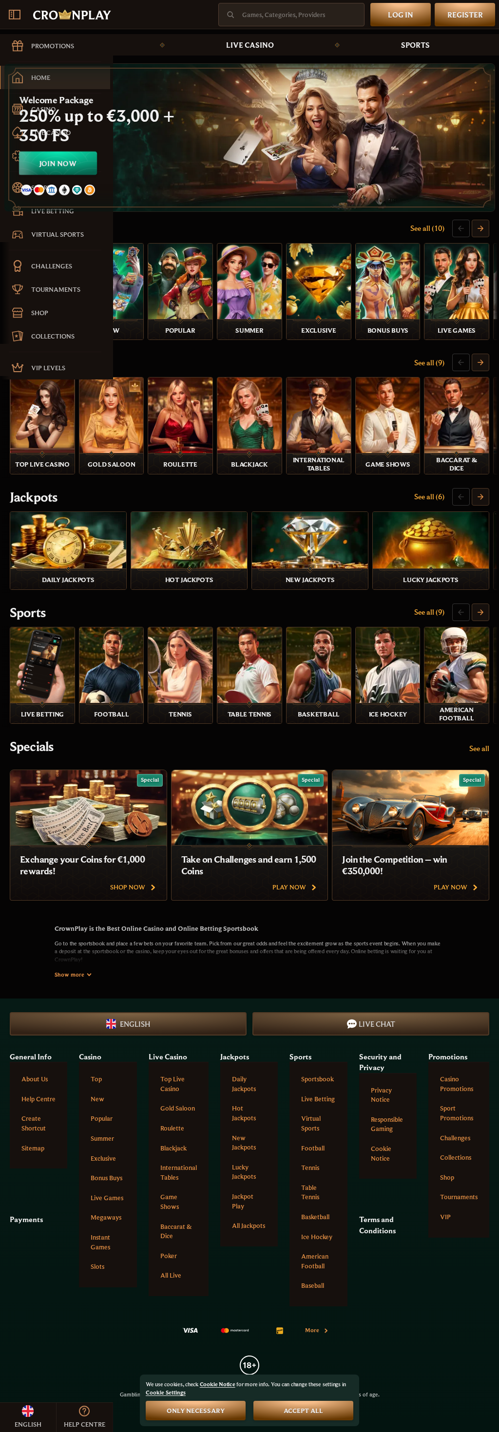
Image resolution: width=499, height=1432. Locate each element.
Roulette (172, 1128)
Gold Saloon (177, 1108)
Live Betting (318, 1098)
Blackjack (173, 1148)
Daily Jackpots (244, 1083)
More (312, 1330)
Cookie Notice (381, 1153)
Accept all (303, 1410)
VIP (445, 1216)
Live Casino (250, 45)
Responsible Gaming (387, 1124)
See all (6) (429, 496)
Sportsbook (317, 1078)
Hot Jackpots (244, 1113)
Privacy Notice (381, 1095)
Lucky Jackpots (244, 1172)
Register (465, 14)
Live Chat (377, 1024)
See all (479, 748)
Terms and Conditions (377, 1224)
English (135, 1024)
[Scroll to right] (480, 228)
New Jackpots (244, 1142)
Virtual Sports (311, 1123)
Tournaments (459, 1196)
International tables (178, 1172)
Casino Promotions (456, 1083)
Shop (447, 1177)
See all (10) (427, 228)
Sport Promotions (456, 1113)
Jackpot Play (242, 1201)
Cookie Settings (166, 1392)
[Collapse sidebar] (14, 14)
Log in (400, 14)
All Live (170, 1275)
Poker (168, 1255)
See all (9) (429, 362)
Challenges (455, 1137)
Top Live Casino (172, 1083)
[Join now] (249, 137)
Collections (455, 1157)
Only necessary (196, 1410)
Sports (415, 45)
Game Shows (169, 1201)
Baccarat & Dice (176, 1231)
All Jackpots (248, 1225)
